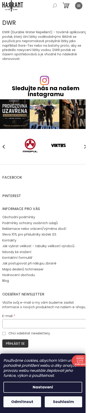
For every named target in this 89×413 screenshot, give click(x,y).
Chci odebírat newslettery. (29, 333)
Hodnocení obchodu (18, 275)
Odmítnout (22, 401)
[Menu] (78, 5)
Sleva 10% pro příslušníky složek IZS (29, 234)
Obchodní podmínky (18, 217)
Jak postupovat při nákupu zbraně (29, 263)
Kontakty (9, 240)
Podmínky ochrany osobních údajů (30, 223)
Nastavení (43, 387)
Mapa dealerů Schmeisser (23, 269)
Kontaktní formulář (17, 257)
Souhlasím (63, 401)
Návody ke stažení (16, 252)
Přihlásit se (15, 343)
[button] (83, 146)
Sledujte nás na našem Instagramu (45, 91)
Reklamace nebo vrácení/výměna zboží (34, 228)
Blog (5, 280)
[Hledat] (54, 5)
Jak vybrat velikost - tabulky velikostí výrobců (38, 246)
